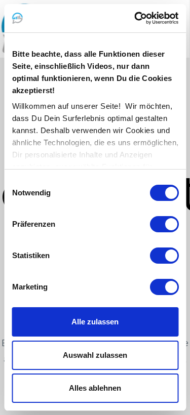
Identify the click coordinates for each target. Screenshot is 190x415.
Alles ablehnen (95, 388)
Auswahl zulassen (95, 355)
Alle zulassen (95, 321)
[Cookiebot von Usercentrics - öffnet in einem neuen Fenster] (135, 18)
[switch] (163, 224)
